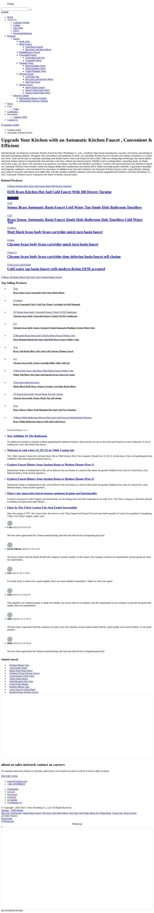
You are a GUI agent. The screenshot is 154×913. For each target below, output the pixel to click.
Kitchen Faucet (26, 74)
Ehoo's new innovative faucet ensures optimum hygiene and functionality (52, 493)
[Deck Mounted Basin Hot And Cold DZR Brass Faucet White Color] (44, 335)
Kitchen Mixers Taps (19, 665)
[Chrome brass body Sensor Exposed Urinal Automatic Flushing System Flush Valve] (15, 324)
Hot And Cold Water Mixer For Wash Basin (90, 813)
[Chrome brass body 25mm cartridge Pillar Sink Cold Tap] (15, 359)
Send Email (6, 818)
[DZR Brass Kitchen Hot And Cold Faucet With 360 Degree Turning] (39, 186)
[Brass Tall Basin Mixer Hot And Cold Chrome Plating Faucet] (15, 347)
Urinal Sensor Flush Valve (21, 676)
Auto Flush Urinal (18, 668)
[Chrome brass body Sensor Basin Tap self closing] (38, 394)
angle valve (24, 41)
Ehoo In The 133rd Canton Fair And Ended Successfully (42, 507)
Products (11, 36)
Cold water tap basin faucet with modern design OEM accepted (56, 269)
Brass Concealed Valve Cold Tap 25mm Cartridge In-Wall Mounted (46, 304)
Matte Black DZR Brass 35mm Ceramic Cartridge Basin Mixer (44, 386)
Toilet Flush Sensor (18, 678)
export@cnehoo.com (17, 781)
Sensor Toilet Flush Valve (37, 90)
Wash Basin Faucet (32, 813)
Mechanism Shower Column (32, 98)
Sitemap (5, 810)
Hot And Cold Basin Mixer (38, 49)
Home (10, 17)
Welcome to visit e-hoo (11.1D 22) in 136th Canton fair (40, 450)
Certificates (12, 111)
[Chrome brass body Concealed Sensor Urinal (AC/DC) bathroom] (45, 312)
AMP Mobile (17, 810)
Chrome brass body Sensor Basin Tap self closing (37, 398)
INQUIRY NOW (9, 776)
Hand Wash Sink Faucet (20, 670)
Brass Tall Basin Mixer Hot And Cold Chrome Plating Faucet (43, 351)
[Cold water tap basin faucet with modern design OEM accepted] (19, 265)
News (10, 103)
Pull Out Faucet (32, 82)
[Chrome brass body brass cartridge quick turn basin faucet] (11, 240)
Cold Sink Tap (32, 76)
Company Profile (21, 22)
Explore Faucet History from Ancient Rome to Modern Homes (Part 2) (50, 478)
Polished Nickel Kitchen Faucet (24, 673)
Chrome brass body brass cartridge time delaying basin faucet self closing (64, 256)
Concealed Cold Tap (35, 57)
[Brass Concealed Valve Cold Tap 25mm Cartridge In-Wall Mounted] (18, 300)
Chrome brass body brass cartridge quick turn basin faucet (52, 244)
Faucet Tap (117, 813)
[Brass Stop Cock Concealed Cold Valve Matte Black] (15, 288)
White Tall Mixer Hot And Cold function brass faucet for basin (44, 375)
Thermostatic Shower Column (33, 101)
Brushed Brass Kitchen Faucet (23, 692)
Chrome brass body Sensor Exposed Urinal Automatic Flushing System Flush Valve (54, 328)
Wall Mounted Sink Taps (21, 681)
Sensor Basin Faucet (35, 87)
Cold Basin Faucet (34, 47)
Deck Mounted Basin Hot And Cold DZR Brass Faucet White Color (46, 339)
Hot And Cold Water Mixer (55, 813)
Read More (13, 198)
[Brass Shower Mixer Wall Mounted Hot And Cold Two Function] (15, 406)
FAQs (16, 30)
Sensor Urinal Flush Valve (37, 92)
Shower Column (21, 95)
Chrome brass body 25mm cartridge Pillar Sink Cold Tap (41, 363)
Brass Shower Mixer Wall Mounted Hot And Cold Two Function (44, 410)
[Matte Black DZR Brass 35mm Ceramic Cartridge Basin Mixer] (26, 382)
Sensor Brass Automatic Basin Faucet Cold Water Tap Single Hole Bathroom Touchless (74, 207)
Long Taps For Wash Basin (22, 689)
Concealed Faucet (27, 55)
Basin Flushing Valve (35, 65)
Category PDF (20, 117)
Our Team (18, 28)
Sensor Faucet (26, 84)
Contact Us (12, 119)
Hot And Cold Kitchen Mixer (39, 79)
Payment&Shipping (22, 33)
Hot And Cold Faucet (11, 813)
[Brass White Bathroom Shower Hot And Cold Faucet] (52, 417)
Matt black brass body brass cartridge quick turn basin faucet (55, 232)
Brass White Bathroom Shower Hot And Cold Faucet (39, 421)
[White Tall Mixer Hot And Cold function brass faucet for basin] (43, 370)
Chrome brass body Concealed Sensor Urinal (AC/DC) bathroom (45, 316)
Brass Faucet (130, 813)
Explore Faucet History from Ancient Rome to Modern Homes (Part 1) (50, 464)
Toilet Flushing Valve (35, 68)
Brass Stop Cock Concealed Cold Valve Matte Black (38, 293)
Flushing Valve (26, 63)
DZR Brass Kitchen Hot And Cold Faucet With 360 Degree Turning (59, 192)
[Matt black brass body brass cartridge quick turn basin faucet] (11, 228)
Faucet (16, 38)
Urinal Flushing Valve (35, 71)
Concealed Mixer (33, 60)
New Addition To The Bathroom (27, 436)
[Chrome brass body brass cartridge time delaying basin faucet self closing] (12, 252)
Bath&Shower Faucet (29, 52)
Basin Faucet (25, 44)
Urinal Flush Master (18, 684)
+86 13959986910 (16, 784)
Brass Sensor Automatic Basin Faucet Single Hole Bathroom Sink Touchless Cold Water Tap (75, 221)
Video (16, 109)
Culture (16, 25)
